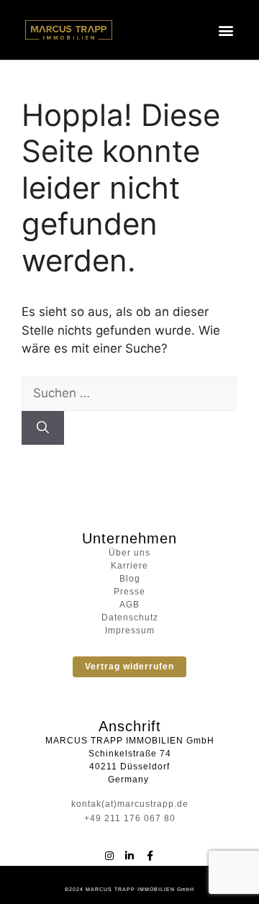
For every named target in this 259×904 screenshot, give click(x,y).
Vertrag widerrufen (129, 666)
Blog (129, 579)
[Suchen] (43, 428)
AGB (129, 605)
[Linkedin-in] (129, 856)
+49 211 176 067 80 (130, 818)
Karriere (129, 566)
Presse (129, 592)
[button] (226, 30)
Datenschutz (129, 618)
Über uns (129, 553)
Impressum (130, 630)
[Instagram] (109, 856)
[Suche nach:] (129, 393)
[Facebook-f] (150, 856)
